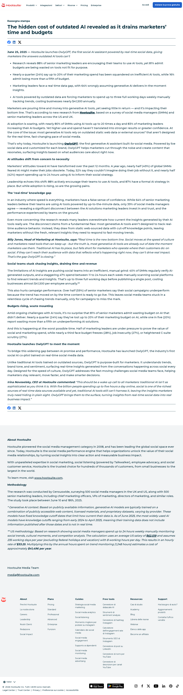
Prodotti (30, 5)
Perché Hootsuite (28, 604)
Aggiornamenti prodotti (165, 611)
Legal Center (9, 690)
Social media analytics (85, 612)
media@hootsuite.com (23, 574)
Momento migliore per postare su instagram (85, 623)
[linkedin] (14, 43)
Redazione (25, 629)
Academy (134, 609)
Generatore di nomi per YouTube (113, 655)
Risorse (71, 5)
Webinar (134, 624)
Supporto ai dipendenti (85, 645)
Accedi (145, 5)
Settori (58, 5)
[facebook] (9, 43)
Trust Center (24, 690)
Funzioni (51, 629)
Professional (53, 614)
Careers (23, 614)
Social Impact (26, 634)
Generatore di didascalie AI (109, 606)
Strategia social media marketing (85, 606)
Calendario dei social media (84, 631)
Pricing (84, 5)
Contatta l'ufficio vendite (165, 618)
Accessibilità (72, 690)
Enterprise (96, 5)
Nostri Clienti (26, 624)
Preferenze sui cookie (53, 690)
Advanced (52, 619)
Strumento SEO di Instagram (111, 639)
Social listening (82, 617)
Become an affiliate (139, 634)
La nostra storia (27, 609)
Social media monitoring (81, 652)
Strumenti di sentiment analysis (111, 613)
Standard (52, 609)
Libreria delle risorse (139, 619)
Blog (132, 614)
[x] (148, 686)
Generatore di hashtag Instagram (113, 621)
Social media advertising (81, 659)
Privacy (36, 690)
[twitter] (19, 43)
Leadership (25, 619)
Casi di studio (136, 604)
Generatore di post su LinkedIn (113, 647)
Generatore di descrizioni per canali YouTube (112, 665)
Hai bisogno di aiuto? (168, 604)
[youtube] (156, 686)
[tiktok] (177, 686)
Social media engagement (81, 639)
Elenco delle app (138, 629)
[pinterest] (170, 686)
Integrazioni (46, 5)
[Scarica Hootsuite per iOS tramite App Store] (96, 685)
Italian (9, 682)
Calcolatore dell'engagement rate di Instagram (113, 631)
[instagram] (135, 686)
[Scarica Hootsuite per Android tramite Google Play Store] (115, 685)
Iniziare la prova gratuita (167, 5)
